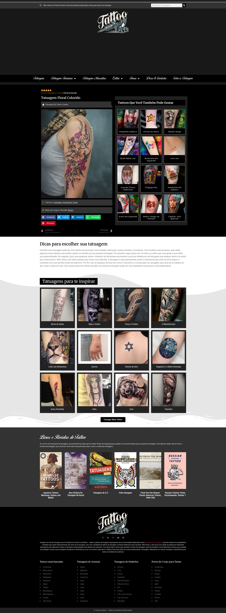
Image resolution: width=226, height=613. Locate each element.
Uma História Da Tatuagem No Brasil (75, 494)
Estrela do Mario (151, 131)
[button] (48, 217)
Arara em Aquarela (128, 216)
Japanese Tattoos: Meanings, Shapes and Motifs (50, 495)
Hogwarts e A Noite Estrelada (168, 366)
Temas (132, 78)
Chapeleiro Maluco (128, 131)
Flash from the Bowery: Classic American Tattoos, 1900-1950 (150, 495)
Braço (70, 210)
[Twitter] (108, 538)
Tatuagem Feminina (62, 78)
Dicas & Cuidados (156, 78)
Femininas (67, 202)
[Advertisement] (113, 52)
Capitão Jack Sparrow (174, 217)
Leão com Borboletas (57, 366)
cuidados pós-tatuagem (153, 542)
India (94, 409)
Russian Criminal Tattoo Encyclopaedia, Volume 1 (175, 494)
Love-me (174, 158)
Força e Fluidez (131, 324)
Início (43, 93)
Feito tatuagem (125, 493)
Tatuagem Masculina (94, 78)
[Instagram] (103, 538)
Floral (60, 93)
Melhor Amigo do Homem (151, 217)
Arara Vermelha (57, 409)
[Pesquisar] (184, 5)
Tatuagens (38, 78)
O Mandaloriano (168, 324)
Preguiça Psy (151, 187)
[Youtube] (118, 538)
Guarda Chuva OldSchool (128, 188)
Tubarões (168, 409)
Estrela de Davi (131, 366)
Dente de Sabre (57, 324)
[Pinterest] (123, 538)
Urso (131, 409)
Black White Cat (127, 158)
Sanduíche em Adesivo (174, 188)
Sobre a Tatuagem (183, 78)
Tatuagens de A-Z (100, 493)
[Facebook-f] (113, 538)
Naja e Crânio (94, 324)
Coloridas (57, 202)
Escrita (94, 366)
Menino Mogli (174, 131)
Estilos (116, 78)
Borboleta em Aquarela (151, 159)
